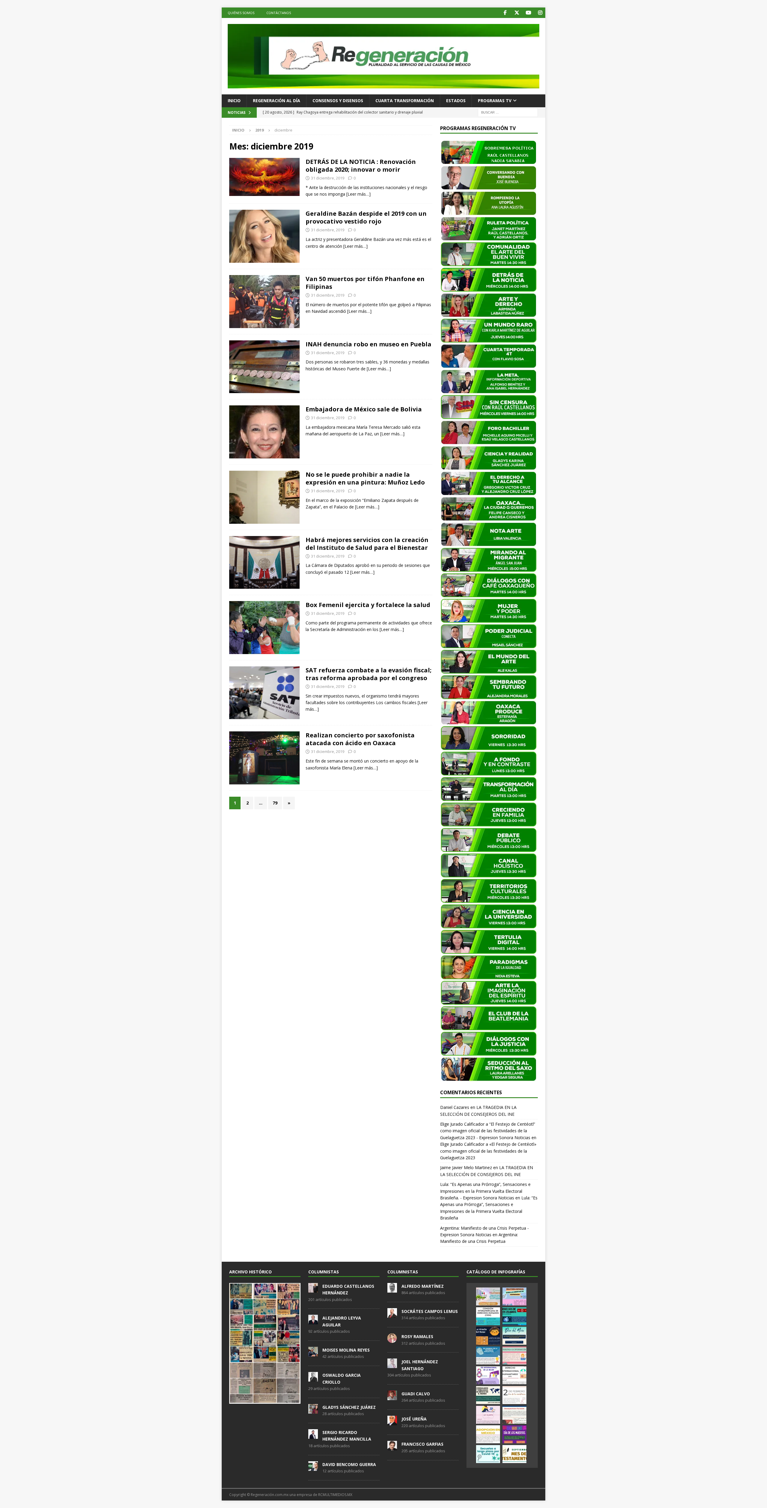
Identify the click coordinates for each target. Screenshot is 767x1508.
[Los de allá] (264, 301)
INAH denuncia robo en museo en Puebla (368, 344)
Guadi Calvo (415, 1394)
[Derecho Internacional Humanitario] (514, 1375)
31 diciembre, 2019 (327, 178)
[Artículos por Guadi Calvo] (392, 1397)
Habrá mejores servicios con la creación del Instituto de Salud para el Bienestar (367, 544)
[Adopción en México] (488, 1434)
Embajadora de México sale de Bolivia (364, 409)
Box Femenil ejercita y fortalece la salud (368, 605)
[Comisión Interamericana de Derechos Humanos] (488, 1316)
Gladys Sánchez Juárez (349, 1407)
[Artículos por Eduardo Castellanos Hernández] (313, 1289)
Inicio (234, 100)
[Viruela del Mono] (488, 1336)
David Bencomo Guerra (349, 1464)
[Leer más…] (358, 194)
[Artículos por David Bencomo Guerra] (313, 1467)
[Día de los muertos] (514, 1434)
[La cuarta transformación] (264, 431)
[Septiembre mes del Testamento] (514, 1454)
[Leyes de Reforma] (488, 1296)
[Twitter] (516, 12)
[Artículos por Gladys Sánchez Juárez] (313, 1410)
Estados (456, 100)
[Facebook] (505, 12)
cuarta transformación (404, 100)
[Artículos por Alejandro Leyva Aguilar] (313, 1321)
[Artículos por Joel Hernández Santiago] (392, 1365)
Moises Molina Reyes (346, 1350)
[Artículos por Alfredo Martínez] (392, 1289)
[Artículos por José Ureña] (392, 1422)
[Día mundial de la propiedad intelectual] (488, 1355)
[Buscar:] (508, 112)
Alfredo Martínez (422, 1286)
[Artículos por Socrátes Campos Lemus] (392, 1314)
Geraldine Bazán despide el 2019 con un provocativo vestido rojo (366, 217)
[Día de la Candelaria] (514, 1395)
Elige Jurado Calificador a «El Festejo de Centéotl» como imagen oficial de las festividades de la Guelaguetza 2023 (488, 1150)
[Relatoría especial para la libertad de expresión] (514, 1296)
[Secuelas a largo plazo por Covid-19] (488, 1454)
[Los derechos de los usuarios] (514, 1316)
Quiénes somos (241, 12)
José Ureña (414, 1419)
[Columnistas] (264, 177)
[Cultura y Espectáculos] (264, 236)
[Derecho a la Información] (514, 1355)
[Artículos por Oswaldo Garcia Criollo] (313, 1378)
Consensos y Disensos (337, 100)
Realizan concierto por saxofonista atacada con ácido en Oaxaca (360, 739)
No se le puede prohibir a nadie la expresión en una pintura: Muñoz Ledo (365, 478)
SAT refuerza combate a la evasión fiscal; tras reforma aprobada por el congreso (368, 674)
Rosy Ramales (417, 1336)
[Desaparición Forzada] (514, 1415)
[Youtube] (528, 12)
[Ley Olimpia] (488, 1415)
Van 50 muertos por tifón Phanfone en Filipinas (365, 283)
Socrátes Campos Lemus (429, 1311)
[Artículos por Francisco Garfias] (392, 1447)
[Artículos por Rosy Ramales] (392, 1339)
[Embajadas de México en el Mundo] (488, 1395)
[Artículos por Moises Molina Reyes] (313, 1353)
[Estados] (264, 366)
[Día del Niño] (514, 1336)
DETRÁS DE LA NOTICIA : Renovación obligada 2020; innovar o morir (361, 165)
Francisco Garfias (422, 1444)
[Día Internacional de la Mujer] (488, 1375)
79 (275, 803)
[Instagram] (540, 12)
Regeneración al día (276, 100)
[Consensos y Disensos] (264, 497)
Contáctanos (278, 12)
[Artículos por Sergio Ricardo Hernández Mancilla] (313, 1435)
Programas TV (494, 100)
